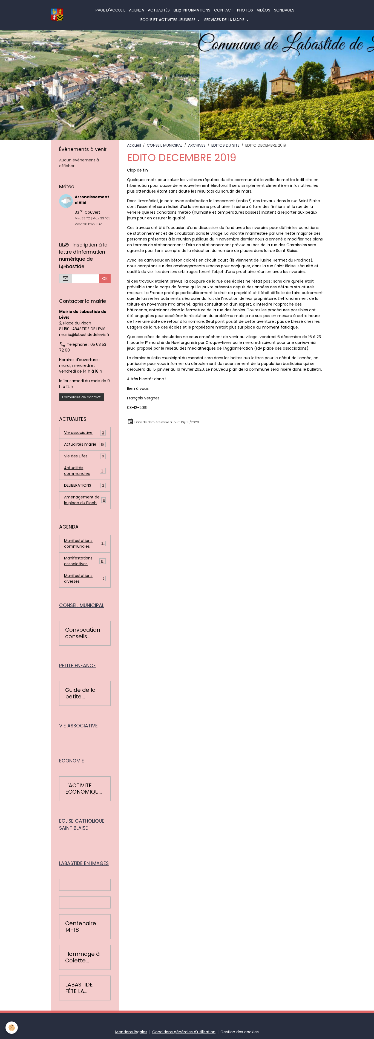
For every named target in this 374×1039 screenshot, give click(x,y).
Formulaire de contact (81, 397)
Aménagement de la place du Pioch (84, 500)
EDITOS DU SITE (225, 145)
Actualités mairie (84, 444)
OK (105, 278)
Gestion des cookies (239, 1032)
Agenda (136, 10)
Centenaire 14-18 (80, 926)
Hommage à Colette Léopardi (82, 957)
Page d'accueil (110, 10)
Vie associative (84, 432)
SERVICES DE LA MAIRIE (225, 19)
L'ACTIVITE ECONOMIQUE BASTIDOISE (83, 788)
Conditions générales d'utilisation (183, 1032)
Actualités (159, 10)
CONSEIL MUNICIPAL (164, 145)
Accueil (134, 145)
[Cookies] (11, 1027)
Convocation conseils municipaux (82, 633)
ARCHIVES (197, 145)
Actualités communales (84, 470)
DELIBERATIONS (84, 485)
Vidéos (263, 10)
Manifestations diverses (84, 578)
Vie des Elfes (84, 456)
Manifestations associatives (84, 561)
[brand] (57, 15)
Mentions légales (131, 1032)
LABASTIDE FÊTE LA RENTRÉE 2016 (82, 988)
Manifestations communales (84, 543)
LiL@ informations (192, 10)
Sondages (284, 10)
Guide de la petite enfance (80, 693)
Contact (223, 10)
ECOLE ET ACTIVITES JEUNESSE (168, 19)
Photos (245, 10)
